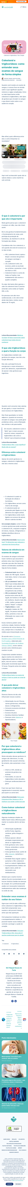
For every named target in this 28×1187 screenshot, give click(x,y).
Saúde (19, 80)
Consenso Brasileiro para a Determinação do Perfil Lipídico (13, 639)
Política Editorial (7, 1145)
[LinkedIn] (18, 954)
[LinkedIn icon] (15, 1001)
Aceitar (9, 1184)
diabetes (18, 717)
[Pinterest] (14, 954)
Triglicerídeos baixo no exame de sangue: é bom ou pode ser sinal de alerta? (13, 677)
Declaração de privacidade (14, 1143)
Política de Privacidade (17, 1180)
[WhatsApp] (23, 954)
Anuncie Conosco (14, 1152)
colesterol (6, 943)
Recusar (18, 1184)
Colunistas (22, 1139)
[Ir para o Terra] (5, 1)
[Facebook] (4, 954)
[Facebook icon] (12, 1001)
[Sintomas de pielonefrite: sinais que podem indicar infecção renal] (14, 1094)
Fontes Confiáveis (14, 1141)
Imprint (20, 1148)
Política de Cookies (11, 1148)
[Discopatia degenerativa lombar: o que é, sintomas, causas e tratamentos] (14, 1071)
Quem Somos (6, 1139)
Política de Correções (20, 1145)
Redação (14, 1139)
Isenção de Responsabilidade (9, 1150)
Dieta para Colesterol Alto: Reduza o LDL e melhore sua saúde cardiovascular (13, 799)
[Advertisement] (14, 26)
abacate (11, 854)
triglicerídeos (15, 943)
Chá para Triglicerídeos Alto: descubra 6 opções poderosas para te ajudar (13, 933)
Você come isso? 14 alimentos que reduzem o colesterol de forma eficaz (13, 542)
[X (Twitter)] (9, 954)
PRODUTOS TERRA (21, 1)
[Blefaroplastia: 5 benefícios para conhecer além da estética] (14, 1047)
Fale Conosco (22, 1150)
